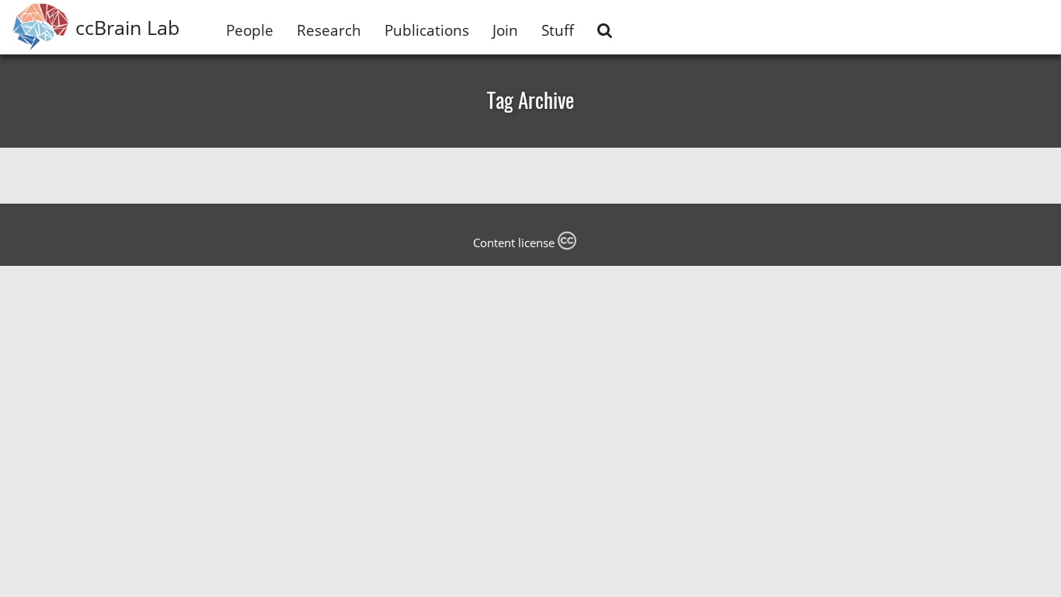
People (249, 29)
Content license (515, 242)
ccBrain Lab (127, 27)
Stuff (557, 29)
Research (329, 29)
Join (505, 29)
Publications (426, 29)
